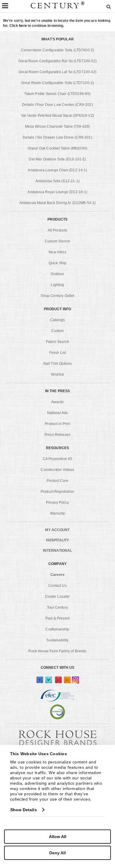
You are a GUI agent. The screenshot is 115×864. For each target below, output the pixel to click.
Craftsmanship (57, 629)
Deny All (57, 852)
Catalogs (57, 320)
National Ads (57, 413)
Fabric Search (57, 342)
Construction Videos (57, 470)
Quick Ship (58, 263)
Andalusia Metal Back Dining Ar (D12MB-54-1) (57, 203)
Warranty (57, 513)
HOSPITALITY (57, 540)
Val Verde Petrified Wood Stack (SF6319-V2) (57, 116)
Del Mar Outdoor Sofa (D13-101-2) (57, 159)
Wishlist (57, 374)
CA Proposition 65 (58, 459)
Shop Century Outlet (57, 296)
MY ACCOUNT (57, 530)
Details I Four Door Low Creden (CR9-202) (57, 105)
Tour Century (57, 607)
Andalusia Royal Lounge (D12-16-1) (57, 192)
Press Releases (57, 435)
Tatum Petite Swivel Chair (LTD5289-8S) (57, 94)
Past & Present (57, 618)
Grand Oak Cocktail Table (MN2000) (57, 148)
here (23, 26)
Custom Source (57, 241)
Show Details (23, 809)
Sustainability (57, 640)
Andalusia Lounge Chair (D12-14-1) (57, 170)
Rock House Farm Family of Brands (57, 651)
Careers (57, 575)
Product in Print (57, 424)
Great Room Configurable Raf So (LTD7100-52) (57, 61)
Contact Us (57, 586)
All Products (58, 230)
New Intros (57, 252)
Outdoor (57, 274)
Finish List (57, 353)
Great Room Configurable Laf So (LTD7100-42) (57, 72)
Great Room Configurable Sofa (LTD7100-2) (57, 83)
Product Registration (57, 492)
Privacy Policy (57, 502)
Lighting (57, 285)
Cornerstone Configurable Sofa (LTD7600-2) (57, 50)
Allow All (57, 836)
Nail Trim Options (57, 364)
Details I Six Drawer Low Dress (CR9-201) (57, 137)
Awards (57, 402)
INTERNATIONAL (57, 550)
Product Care (57, 481)
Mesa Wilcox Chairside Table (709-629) (57, 126)
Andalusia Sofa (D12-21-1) (57, 181)
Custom (57, 331)
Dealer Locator (57, 596)
